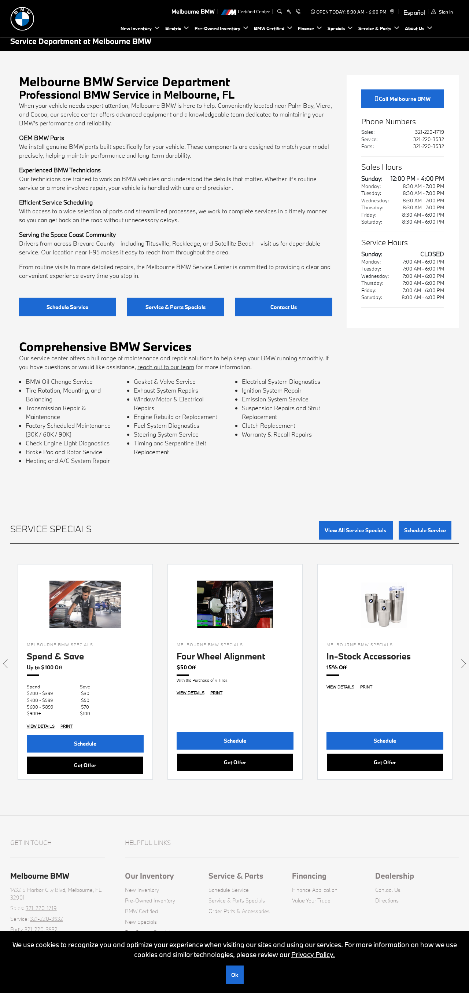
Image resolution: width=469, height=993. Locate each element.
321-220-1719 (429, 132)
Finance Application (314, 889)
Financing (309, 876)
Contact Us (283, 307)
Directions (387, 900)
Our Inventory (149, 876)
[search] (280, 11)
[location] (391, 11)
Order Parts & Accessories (239, 911)
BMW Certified (141, 911)
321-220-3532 (428, 139)
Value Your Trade (311, 900)
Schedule (85, 743)
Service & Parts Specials (175, 307)
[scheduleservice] (289, 12)
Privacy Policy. (313, 954)
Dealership (394, 876)
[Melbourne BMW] (61, 18)
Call (404, 98)
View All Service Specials (356, 530)
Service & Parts (235, 876)
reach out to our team (165, 367)
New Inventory (142, 889)
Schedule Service (67, 307)
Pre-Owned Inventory (150, 900)
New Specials (141, 921)
